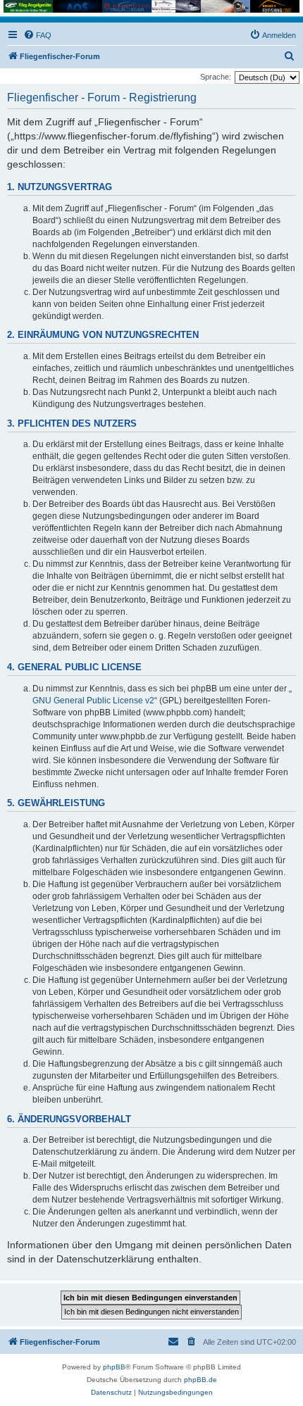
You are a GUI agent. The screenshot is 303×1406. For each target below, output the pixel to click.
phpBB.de (200, 1379)
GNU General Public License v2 (93, 700)
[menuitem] (37, 35)
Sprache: (215, 77)
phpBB (114, 1367)
